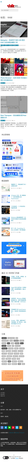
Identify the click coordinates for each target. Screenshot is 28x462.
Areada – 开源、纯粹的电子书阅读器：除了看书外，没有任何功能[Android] (18, 322)
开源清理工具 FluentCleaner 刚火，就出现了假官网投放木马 (18, 311)
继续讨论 (3, 396)
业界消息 (11, 348)
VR (13, 346)
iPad (4, 45)
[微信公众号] (9, 427)
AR (17, 338)
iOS (2, 45)
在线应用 (8, 351)
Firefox (22, 340)
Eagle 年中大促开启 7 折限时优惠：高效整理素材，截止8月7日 (18, 289)
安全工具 (20, 351)
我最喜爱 (10, 353)
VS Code (18, 346)
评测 (9, 364)
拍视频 (3, 356)
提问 (2, 413)
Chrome (16, 340)
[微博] (13, 427)
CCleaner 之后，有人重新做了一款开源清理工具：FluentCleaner (18, 197)
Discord (22, 432)
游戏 (3, 358)
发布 (2, 406)
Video (9, 346)
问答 (19, 364)
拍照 (21, 353)
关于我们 (3, 392)
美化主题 (4, 364)
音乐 (23, 364)
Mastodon (11, 432)
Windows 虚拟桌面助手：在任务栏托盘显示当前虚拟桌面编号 (18, 219)
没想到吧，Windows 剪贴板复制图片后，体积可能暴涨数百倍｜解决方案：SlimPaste (18, 300)
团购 (3, 351)
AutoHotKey (5, 340)
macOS (4, 346)
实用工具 (4, 353)
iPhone (7, 45)
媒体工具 (16, 45)
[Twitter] (17, 427)
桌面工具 (15, 356)
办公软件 (22, 348)
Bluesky (17, 432)
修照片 (11, 45)
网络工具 (20, 361)
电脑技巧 (8, 358)
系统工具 (14, 361)
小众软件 (9, 456)
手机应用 (16, 353)
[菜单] (1, 2)
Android (4, 338)
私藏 (18, 358)
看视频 (13, 358)
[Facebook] (2, 427)
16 (14, 120)
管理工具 (4, 361)
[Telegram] (5, 427)
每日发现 (21, 356)
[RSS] (20, 427)
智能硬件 (9, 356)
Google (4, 343)
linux (22, 343)
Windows (4, 348)
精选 (9, 361)
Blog (11, 340)
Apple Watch (11, 338)
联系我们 (3, 394)
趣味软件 (14, 364)
